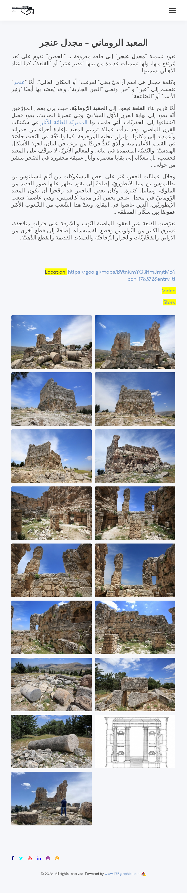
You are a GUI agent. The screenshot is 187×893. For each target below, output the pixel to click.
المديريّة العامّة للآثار (64, 122)
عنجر (19, 82)
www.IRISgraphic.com (122, 874)
